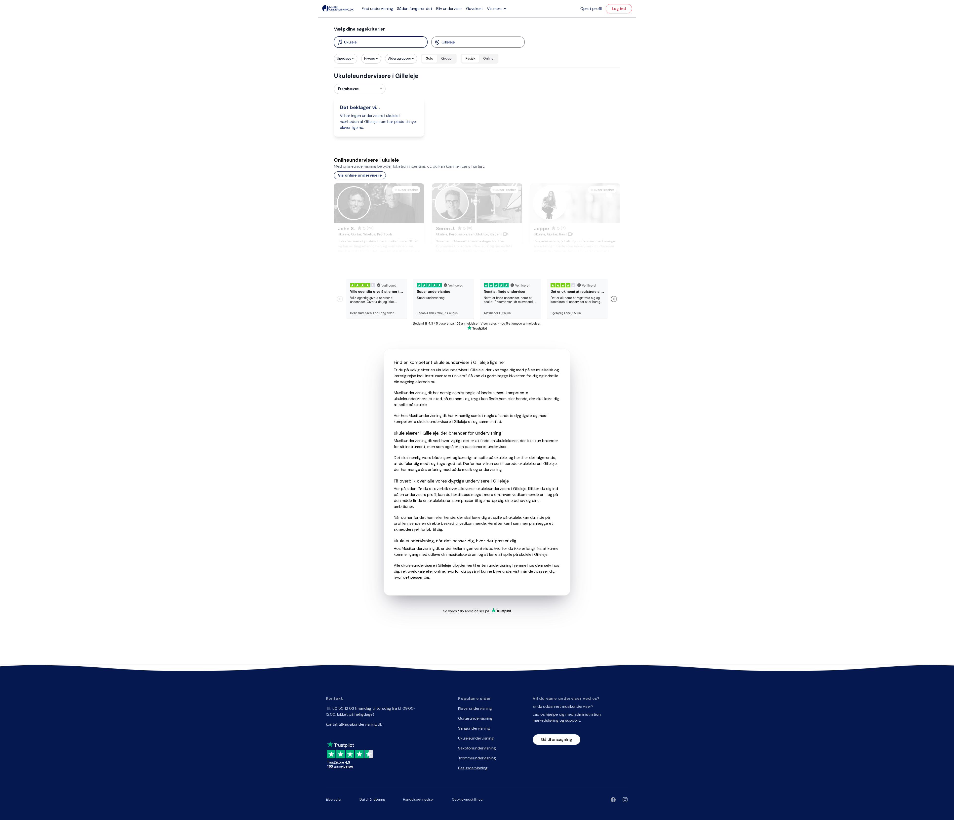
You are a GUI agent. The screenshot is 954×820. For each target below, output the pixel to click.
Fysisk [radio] (470, 58)
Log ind (619, 8)
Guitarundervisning (475, 718)
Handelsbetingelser (418, 799)
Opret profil (591, 8)
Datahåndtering (372, 799)
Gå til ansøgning (556, 739)
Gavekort (474, 8)
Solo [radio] (429, 58)
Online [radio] (488, 58)
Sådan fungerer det (414, 8)
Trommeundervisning (477, 758)
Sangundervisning (474, 728)
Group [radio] (446, 58)
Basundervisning (472, 768)
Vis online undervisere (360, 175)
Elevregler (334, 799)
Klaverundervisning (475, 708)
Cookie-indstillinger (468, 799)
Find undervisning (377, 8)
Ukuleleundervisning (476, 738)
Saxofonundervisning (477, 748)
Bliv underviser (449, 8)
